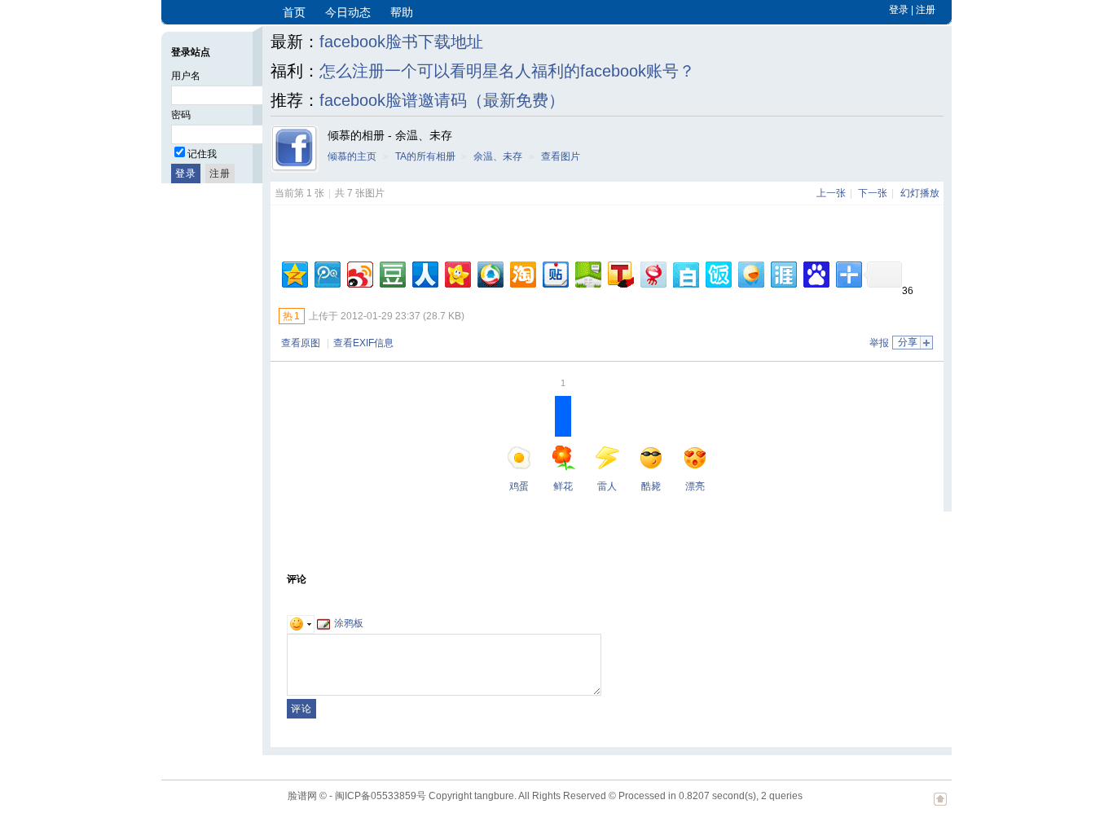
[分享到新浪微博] (359, 272)
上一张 (831, 193)
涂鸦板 (348, 623)
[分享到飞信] (750, 272)
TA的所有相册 (425, 156)
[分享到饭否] (717, 272)
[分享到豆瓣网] (391, 272)
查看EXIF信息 (363, 343)
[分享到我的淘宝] (522, 272)
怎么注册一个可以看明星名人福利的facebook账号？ (507, 71)
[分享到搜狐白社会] (685, 272)
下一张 (872, 193)
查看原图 (300, 343)
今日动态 (348, 12)
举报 (879, 343)
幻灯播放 (919, 193)
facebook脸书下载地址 (401, 42)
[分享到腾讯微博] (326, 272)
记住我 (202, 154)
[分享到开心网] (457, 272)
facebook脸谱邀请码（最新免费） (442, 100)
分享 (907, 342)
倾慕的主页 (352, 156)
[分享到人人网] (424, 272)
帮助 (401, 12)
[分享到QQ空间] (294, 272)
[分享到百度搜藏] (815, 272)
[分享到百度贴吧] (554, 272)
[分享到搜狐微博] (620, 272)
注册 (925, 9)
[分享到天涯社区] (783, 272)
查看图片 (560, 156)
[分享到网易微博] (652, 272)
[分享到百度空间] (587, 272)
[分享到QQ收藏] (489, 272)
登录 (898, 9)
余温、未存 (497, 156)
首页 (294, 12)
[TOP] (940, 807)
